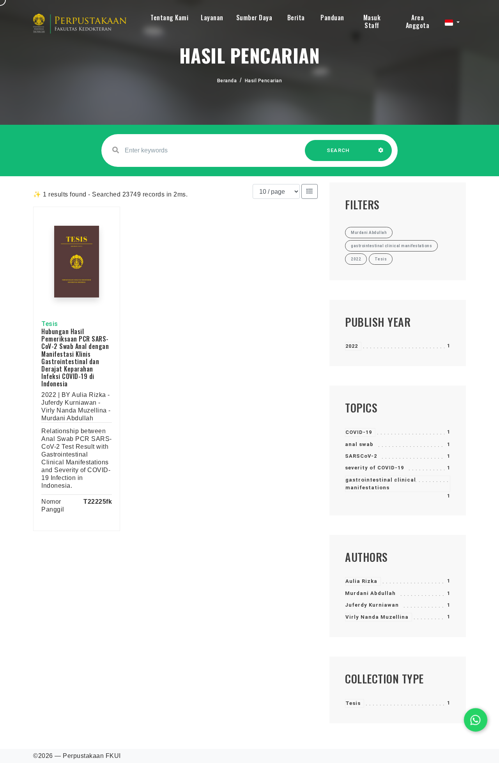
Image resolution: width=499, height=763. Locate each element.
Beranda (227, 80)
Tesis (353, 703)
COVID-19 (358, 432)
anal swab (359, 444)
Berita (296, 17)
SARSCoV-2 (361, 456)
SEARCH (338, 150)
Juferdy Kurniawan (372, 605)
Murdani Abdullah (370, 593)
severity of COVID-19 (374, 468)
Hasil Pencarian (263, 80)
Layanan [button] (212, 17)
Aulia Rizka (361, 581)
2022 (351, 346)
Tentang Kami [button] (169, 17)
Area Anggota (418, 21)
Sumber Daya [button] (254, 17)
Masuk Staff (372, 21)
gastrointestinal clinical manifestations (380, 483)
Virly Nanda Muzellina (377, 617)
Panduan (332, 17)
